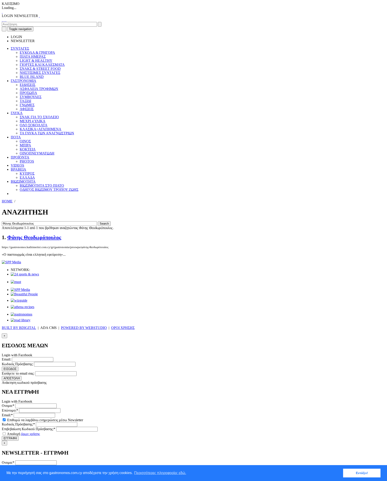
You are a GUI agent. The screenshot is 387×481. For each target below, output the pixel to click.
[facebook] (2, 20)
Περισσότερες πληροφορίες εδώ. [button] (160, 473)
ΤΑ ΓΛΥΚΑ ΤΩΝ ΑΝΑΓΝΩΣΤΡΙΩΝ (47, 133)
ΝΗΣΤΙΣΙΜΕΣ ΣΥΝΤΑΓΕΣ (40, 73)
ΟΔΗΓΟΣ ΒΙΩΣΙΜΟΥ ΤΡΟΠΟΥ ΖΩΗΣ (49, 189)
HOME (7, 201)
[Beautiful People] (24, 294)
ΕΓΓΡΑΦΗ (10, 438)
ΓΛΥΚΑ (17, 113)
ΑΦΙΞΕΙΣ (27, 109)
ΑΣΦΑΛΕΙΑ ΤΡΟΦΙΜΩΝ (39, 89)
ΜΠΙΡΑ (25, 145)
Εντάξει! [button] (362, 473)
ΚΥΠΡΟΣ (27, 173)
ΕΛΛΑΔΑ (27, 177)
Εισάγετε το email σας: (18, 373)
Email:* (7, 415)
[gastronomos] (21, 314)
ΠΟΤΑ (16, 137)
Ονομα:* (8, 406)
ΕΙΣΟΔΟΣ (10, 369)
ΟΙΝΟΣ (25, 141)
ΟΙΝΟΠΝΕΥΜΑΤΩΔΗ (37, 153)
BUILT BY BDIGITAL (19, 328)
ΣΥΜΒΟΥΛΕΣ (30, 97)
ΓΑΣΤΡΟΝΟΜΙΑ (23, 81)
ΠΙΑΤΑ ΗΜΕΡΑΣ (33, 56)
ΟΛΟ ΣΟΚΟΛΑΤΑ (33, 125)
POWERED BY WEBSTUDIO (84, 328)
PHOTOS (27, 161)
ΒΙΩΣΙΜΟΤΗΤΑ (23, 181)
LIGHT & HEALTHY (36, 60)
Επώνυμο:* (10, 410)
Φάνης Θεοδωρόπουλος (34, 237)
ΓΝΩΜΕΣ (27, 105)
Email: (6, 359)
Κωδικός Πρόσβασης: (17, 364)
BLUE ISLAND (32, 77)
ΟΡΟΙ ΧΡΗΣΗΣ (123, 328)
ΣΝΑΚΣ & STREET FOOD (40, 69)
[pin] (5, 20)
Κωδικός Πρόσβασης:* (18, 424)
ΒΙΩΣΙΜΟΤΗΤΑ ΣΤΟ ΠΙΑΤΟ (42, 185)
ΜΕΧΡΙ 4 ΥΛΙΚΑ (32, 121)
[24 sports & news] (25, 274)
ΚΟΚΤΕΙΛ (28, 149)
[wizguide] (19, 300)
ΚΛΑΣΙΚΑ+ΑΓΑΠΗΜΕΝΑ (40, 129)
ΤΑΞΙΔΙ (25, 101)
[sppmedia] (11, 262)
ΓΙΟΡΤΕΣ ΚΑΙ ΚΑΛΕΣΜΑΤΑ (42, 65)
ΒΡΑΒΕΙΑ (18, 169)
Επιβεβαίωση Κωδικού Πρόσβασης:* (28, 429)
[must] (16, 282)
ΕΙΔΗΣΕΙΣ (27, 85)
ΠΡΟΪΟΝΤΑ (20, 157)
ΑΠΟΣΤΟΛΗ (12, 378)
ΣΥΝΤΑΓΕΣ (20, 48)
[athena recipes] (22, 307)
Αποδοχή (23, 434)
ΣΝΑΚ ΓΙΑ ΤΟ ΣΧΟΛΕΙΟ (39, 117)
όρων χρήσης (30, 434)
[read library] (20, 320)
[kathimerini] (20, 290)
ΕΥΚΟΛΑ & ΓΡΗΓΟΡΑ (37, 52)
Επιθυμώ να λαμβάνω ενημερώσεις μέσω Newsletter (44, 420)
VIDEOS (17, 165)
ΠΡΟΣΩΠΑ (28, 93)
